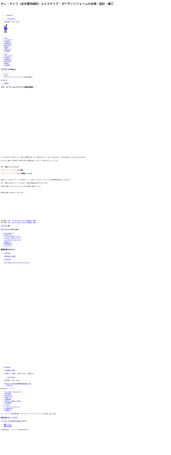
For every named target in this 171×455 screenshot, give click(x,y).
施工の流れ (7, 45)
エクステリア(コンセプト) (13, 392)
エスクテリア (8, 39)
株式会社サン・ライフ (9, 417)
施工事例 (7, 41)
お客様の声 (7, 43)
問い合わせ (8, 395)
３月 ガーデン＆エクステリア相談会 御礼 (21, 222)
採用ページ (7, 49)
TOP (5, 38)
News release (8, 233)
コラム (6, 246)
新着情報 (7, 244)
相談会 (6, 47)
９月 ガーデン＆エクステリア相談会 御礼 (21, 220)
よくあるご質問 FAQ (11, 236)
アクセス (9, 424)
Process (6, 235)
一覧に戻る (4, 225)
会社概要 (7, 51)
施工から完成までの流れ (13, 401)
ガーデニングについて (11, 238)
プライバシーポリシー (12, 406)
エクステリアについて (11, 240)
